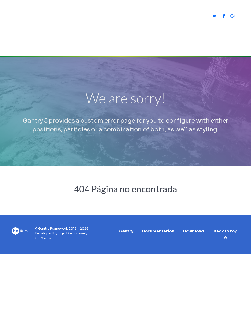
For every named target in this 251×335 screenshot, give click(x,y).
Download (193, 231)
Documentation (158, 231)
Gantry (126, 231)
